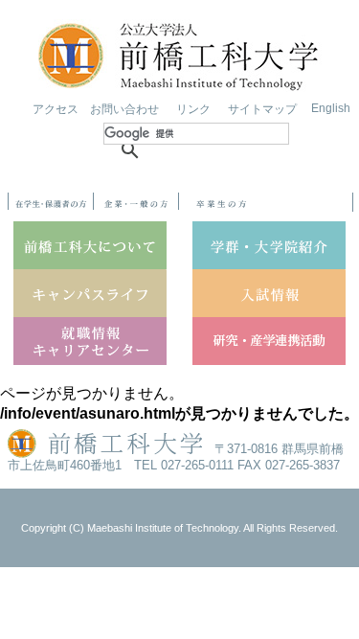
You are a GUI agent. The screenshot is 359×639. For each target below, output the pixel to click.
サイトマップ (262, 109)
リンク (193, 109)
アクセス (56, 109)
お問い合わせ (124, 109)
